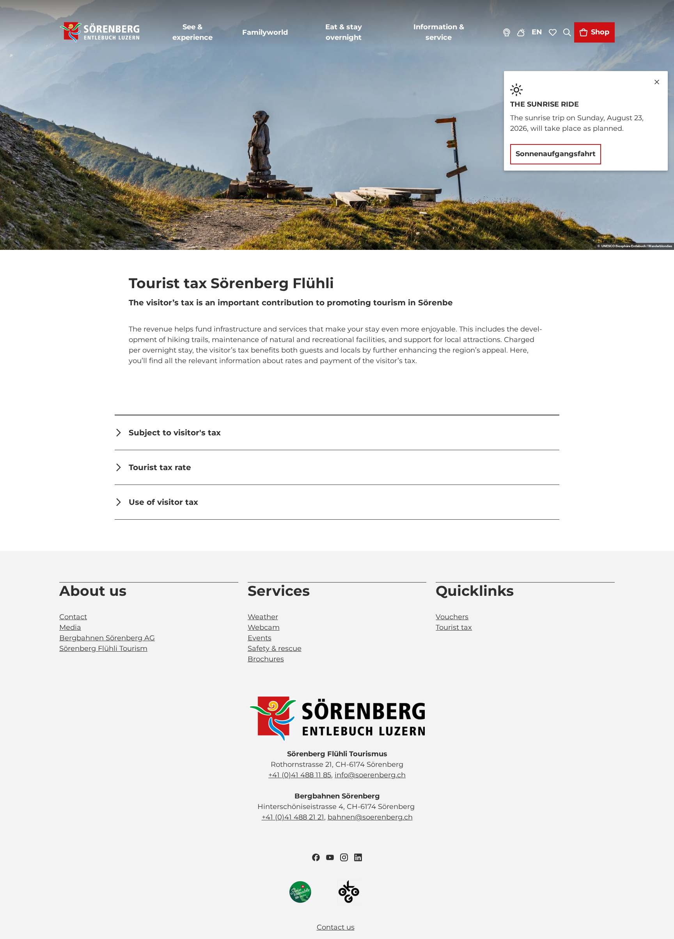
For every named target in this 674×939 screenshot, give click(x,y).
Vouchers (452, 617)
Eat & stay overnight (343, 32)
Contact (73, 617)
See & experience (192, 32)
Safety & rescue (275, 648)
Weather (263, 617)
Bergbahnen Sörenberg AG (107, 638)
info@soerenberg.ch (370, 775)
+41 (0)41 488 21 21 (293, 817)
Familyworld (265, 32)
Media (70, 627)
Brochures (266, 659)
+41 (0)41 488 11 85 (299, 775)
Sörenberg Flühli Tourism (103, 648)
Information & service (438, 32)
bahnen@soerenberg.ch (370, 817)
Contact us (336, 927)
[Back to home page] (99, 32)
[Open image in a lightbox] (337, 719)
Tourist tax (454, 627)
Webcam (264, 627)
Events (259, 638)
